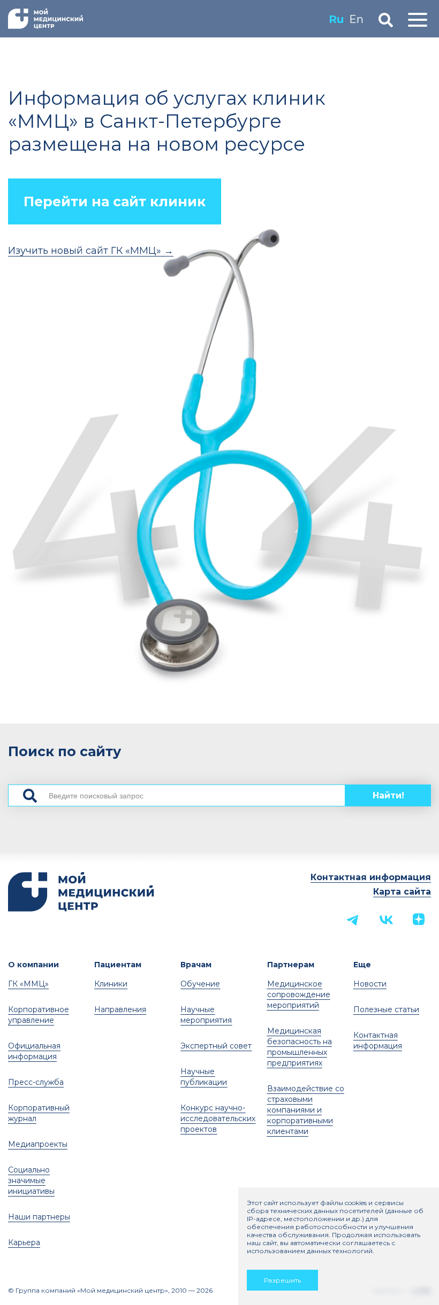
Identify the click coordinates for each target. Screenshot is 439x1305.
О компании (33, 964)
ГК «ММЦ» (28, 984)
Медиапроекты (37, 1144)
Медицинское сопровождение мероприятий (298, 994)
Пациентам (117, 964)
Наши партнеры (39, 1217)
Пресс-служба (36, 1082)
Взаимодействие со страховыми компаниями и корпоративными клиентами (305, 1110)
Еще (362, 964)
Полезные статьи (386, 1009)
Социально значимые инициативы (31, 1180)
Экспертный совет (216, 1046)
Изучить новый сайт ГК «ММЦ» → (90, 251)
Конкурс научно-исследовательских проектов (217, 1118)
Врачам (195, 964)
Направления (120, 1009)
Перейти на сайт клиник (115, 201)
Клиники (110, 984)
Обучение (200, 984)
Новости (370, 984)
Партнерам (290, 964)
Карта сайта (402, 892)
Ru (336, 19)
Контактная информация (371, 877)
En (356, 19)
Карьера (24, 1242)
